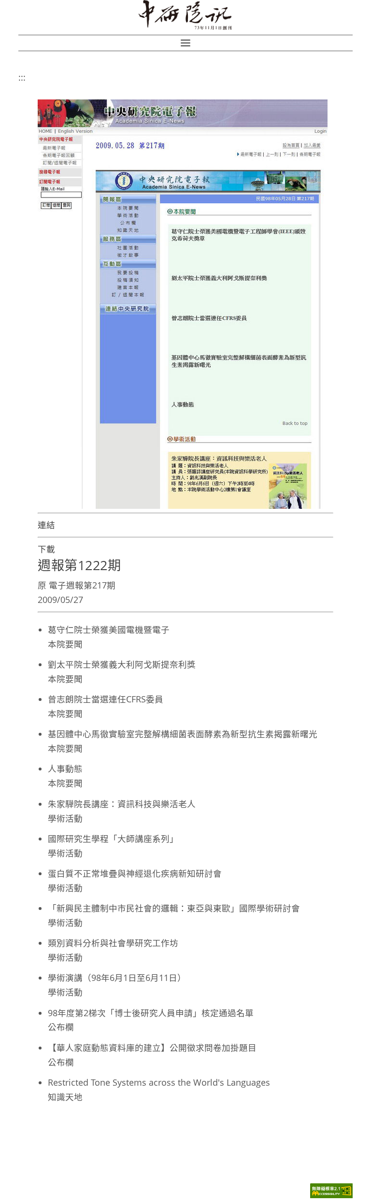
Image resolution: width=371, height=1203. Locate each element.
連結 (46, 525)
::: (22, 77)
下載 (46, 549)
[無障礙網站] (331, 1195)
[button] (185, 43)
